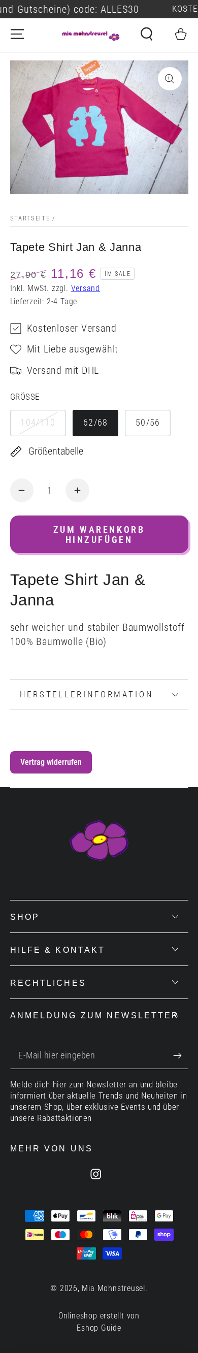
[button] (146, 34)
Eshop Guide (99, 1328)
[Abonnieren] (180, 1055)
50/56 (148, 422)
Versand (85, 288)
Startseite (30, 218)
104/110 (37, 422)
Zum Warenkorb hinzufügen (99, 534)
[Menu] (17, 34)
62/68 (95, 422)
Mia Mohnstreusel (113, 1288)
